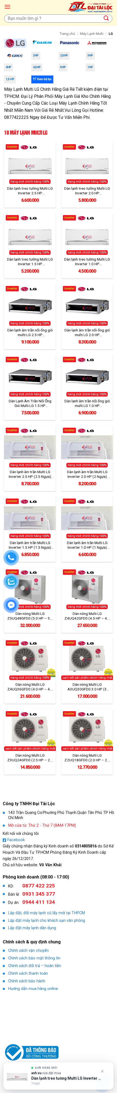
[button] (7, 6)
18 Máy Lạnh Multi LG (25, 132)
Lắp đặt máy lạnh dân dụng (32, 928)
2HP (36, 55)
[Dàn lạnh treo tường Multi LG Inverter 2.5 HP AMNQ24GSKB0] (30, 164)
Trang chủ (67, 34)
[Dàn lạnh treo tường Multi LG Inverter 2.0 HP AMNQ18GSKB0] (87, 164)
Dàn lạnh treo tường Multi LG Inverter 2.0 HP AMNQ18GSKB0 (87, 190)
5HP (63, 67)
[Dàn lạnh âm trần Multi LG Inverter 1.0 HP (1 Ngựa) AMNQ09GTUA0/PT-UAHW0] (87, 518)
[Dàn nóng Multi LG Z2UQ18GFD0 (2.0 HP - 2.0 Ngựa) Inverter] (87, 731)
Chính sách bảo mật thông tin (34, 958)
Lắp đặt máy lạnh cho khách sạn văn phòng (46, 920)
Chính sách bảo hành (26, 981)
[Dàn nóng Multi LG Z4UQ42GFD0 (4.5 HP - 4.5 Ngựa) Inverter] (87, 589)
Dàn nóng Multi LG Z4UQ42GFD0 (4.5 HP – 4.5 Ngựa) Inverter (87, 616)
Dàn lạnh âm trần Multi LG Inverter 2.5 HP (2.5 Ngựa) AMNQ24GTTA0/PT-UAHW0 (30, 474)
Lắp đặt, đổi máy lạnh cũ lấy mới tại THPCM (46, 913)
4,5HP (37, 67)
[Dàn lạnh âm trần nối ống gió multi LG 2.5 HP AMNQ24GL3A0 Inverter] (30, 306)
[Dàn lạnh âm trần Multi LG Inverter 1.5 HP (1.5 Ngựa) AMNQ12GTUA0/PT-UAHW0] (30, 518)
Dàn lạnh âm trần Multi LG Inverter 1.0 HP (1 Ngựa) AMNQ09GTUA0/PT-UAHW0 (87, 545)
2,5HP (64, 55)
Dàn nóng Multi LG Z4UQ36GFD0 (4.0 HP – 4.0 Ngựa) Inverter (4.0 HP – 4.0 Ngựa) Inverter (30, 687)
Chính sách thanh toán (28, 973)
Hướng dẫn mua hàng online (33, 988)
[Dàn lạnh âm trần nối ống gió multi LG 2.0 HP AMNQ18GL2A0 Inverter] (87, 306)
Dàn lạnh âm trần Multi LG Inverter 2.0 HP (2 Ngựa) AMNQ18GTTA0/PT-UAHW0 (87, 474)
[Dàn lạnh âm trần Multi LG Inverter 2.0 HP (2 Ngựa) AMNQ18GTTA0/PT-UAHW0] (87, 447)
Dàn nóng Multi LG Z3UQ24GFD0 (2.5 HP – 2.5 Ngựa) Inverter (30, 757)
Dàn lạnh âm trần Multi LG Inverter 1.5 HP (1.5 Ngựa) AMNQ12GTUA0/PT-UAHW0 (30, 545)
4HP (8, 67)
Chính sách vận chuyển (28, 950)
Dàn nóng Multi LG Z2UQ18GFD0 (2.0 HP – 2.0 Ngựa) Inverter (87, 757)
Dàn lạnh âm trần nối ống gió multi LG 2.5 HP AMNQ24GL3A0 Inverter (30, 332)
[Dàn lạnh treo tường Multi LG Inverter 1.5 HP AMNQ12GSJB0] (30, 235)
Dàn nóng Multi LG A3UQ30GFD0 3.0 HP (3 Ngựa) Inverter (87, 687)
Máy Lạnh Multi (91, 34)
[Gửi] (106, 18)
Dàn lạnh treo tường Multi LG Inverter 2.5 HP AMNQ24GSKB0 (30, 190)
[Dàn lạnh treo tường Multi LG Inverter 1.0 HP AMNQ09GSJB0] (87, 235)
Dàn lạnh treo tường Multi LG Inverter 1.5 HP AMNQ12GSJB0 (30, 261)
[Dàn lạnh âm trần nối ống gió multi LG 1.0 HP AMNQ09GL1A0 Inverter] (87, 376)
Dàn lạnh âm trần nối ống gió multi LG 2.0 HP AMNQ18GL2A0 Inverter (87, 332)
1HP (90, 67)
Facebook (16, 840)
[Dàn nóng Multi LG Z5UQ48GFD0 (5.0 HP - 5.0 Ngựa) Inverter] (30, 589)
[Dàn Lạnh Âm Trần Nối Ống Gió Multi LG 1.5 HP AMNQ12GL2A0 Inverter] (30, 376)
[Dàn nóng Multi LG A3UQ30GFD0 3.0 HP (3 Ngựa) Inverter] (87, 660)
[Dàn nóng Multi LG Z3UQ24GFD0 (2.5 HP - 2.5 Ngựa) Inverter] (30, 731)
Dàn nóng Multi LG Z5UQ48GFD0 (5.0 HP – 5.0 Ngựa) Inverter (30, 616)
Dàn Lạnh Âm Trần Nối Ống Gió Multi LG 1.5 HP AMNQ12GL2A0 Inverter (30, 403)
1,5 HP (10, 79)
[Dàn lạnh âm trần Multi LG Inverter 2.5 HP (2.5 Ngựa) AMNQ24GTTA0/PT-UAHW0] (30, 447)
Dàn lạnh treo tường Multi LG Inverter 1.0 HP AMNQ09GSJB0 (87, 261)
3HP (90, 55)
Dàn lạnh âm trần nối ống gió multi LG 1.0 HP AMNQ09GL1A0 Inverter (87, 403)
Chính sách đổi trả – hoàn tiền (34, 966)
